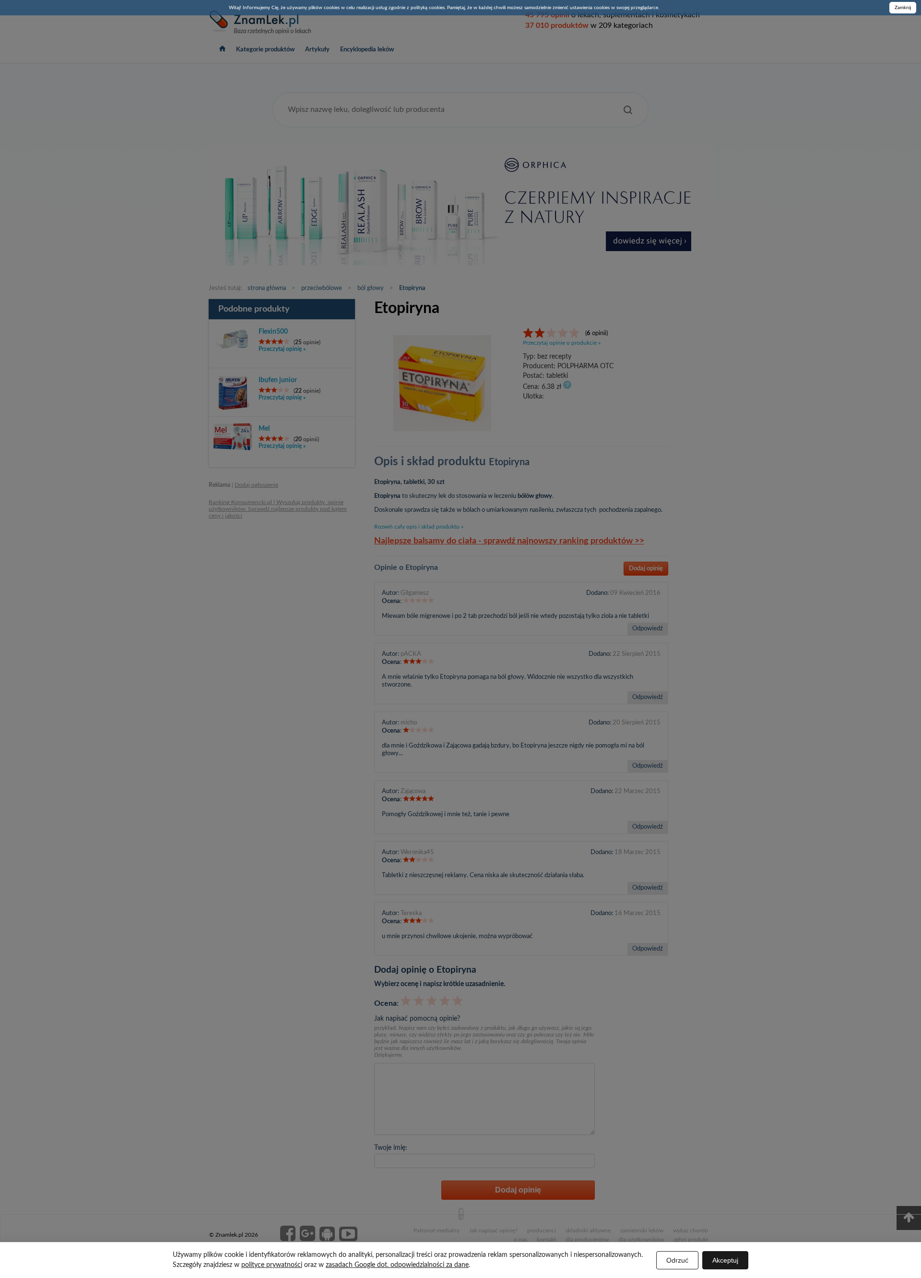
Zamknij (903, 7)
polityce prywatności (271, 1265)
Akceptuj (725, 1260)
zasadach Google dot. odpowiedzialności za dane (397, 1265)
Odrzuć (677, 1260)
